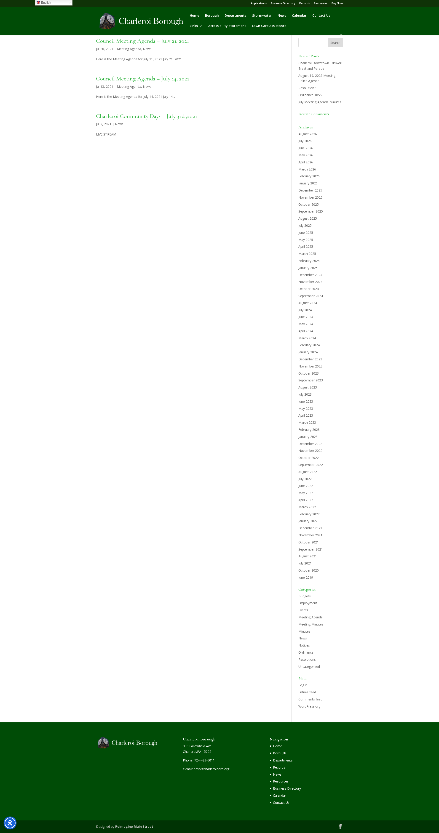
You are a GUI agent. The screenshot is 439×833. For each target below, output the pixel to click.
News (282, 16)
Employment (307, 603)
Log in (303, 685)
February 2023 (309, 429)
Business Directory (283, 3)
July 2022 (305, 479)
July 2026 (305, 141)
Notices (304, 645)
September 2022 (310, 465)
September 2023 (310, 380)
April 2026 (305, 162)
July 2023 (305, 394)
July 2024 (305, 310)
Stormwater (262, 16)
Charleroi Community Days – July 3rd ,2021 (146, 116)
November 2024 (310, 281)
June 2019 (305, 577)
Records (304, 3)
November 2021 (310, 535)
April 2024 (305, 331)
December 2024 (310, 275)
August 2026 (307, 134)
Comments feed (310, 699)
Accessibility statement (227, 26)
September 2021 (310, 549)
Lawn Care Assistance (269, 26)
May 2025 (305, 239)
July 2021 (305, 563)
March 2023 (307, 422)
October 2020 (308, 570)
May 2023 (305, 408)
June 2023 (305, 401)
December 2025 (310, 190)
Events (303, 610)
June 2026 (305, 148)
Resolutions (307, 659)
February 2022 (309, 514)
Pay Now (337, 3)
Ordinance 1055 (310, 95)
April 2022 (305, 500)
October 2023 (308, 373)
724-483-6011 (204, 760)
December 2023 (310, 359)
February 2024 (309, 345)
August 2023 (307, 387)
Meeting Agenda (129, 49)
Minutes (304, 631)
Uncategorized (309, 666)
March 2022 (307, 507)
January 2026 (308, 183)
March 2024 (307, 338)
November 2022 (310, 450)
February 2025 (309, 260)
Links (194, 26)
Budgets (304, 596)
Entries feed (307, 692)
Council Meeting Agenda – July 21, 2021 (142, 40)
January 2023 (308, 436)
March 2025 (307, 253)
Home (194, 16)
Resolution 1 (307, 88)
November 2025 (310, 197)
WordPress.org (309, 706)
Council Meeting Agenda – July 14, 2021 (142, 78)
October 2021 (308, 542)
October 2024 (308, 289)
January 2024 (308, 352)
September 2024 (310, 296)
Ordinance (305, 652)
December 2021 (310, 528)
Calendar (299, 16)
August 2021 (307, 556)
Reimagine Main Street (134, 826)
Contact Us (321, 16)
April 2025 (305, 246)
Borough (212, 16)
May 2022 (305, 493)
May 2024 (305, 324)
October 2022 (308, 457)
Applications (259, 3)
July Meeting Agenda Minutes (319, 102)
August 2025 (307, 218)
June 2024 (305, 317)
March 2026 (307, 169)
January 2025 (308, 268)
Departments (235, 16)
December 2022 (310, 444)
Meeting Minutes (310, 624)
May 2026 (305, 155)
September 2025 (310, 211)
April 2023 (305, 415)
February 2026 (309, 176)
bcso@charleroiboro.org (211, 769)
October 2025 (308, 204)
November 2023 (310, 366)
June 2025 (305, 232)
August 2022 (307, 472)
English (45, 2)
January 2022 (308, 521)
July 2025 (305, 225)
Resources (320, 3)
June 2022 (305, 486)
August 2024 (307, 303)
